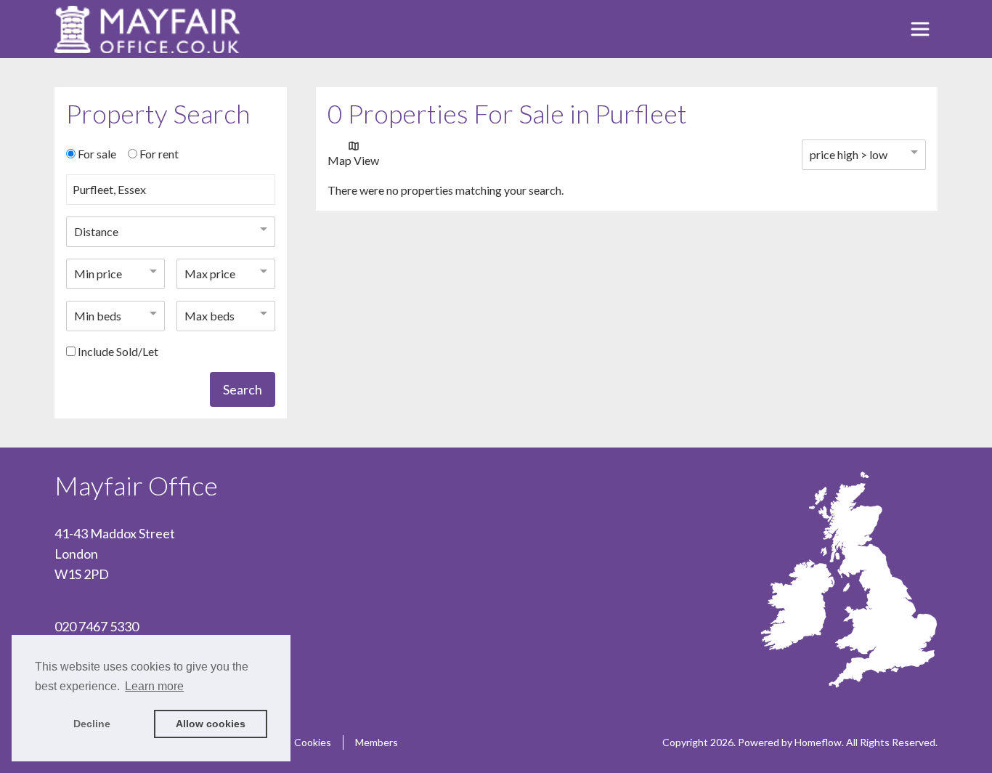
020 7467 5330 (96, 626)
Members (376, 742)
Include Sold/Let (118, 351)
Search (242, 389)
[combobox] (170, 195)
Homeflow (818, 742)
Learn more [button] (154, 686)
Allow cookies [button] (210, 723)
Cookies (312, 742)
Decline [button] (91, 723)
